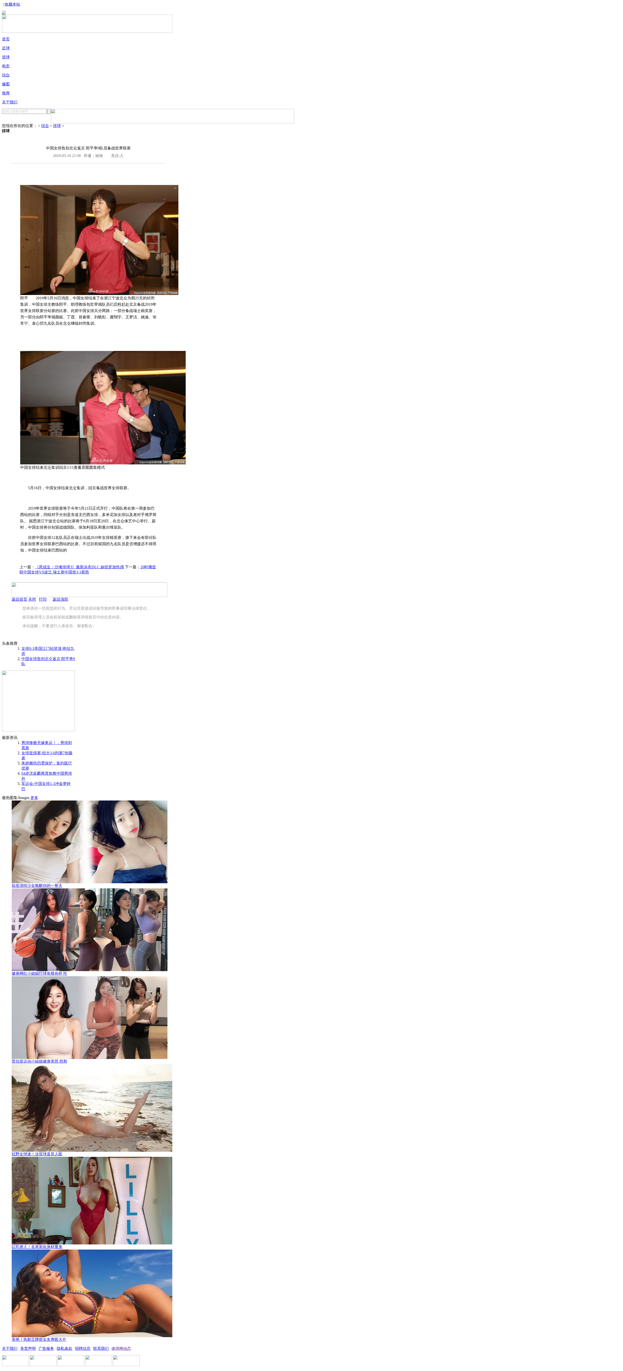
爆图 (6, 84)
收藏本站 (12, 4)
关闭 (32, 599)
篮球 (6, 57)
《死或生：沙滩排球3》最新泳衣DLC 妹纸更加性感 (79, 567)
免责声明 (28, 1348)
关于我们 (10, 102)
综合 (6, 75)
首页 (6, 39)
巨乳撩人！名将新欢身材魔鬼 (37, 1247)
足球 (6, 48)
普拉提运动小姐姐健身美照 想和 (39, 1061)
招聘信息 (83, 1348)
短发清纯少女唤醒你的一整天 (37, 885)
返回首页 (19, 599)
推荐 (6, 93)
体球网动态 (121, 1348)
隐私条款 (64, 1348)
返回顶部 (60, 599)
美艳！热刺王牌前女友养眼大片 (39, 1339)
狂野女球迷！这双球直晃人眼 (37, 1154)
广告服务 (46, 1348)
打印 (43, 599)
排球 (57, 126)
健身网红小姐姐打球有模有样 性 (39, 973)
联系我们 (101, 1348)
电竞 (6, 66)
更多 (34, 798)
